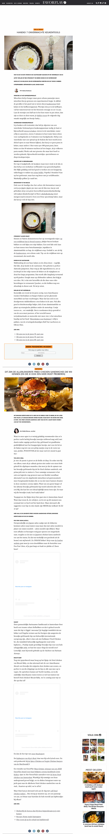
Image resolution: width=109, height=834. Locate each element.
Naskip (16, 622)
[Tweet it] (34, 365)
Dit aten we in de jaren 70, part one (29, 334)
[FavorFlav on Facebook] (98, 3)
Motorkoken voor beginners (41, 319)
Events (37, 3)
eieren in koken (30, 131)
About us (90, 3)
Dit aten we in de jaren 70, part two (29, 337)
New (3, 3)
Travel (31, 3)
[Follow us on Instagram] (38, 365)
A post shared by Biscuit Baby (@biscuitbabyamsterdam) (37, 747)
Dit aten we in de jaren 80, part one (30, 340)
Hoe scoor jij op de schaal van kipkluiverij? (32, 820)
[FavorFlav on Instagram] (100, 3)
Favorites (9, 3)
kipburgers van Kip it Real (26, 758)
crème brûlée (38, 173)
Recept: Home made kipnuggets (28, 817)
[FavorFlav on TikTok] (103, 3)
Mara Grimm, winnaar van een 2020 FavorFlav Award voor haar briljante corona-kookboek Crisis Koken (38, 772)
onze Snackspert (37, 754)
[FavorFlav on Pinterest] (105, 3)
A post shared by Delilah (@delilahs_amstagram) (37, 616)
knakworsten (51, 104)
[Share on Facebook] (29, 365)
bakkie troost (42, 116)
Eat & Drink (18, 3)
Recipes (25, 3)
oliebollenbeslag (47, 194)
